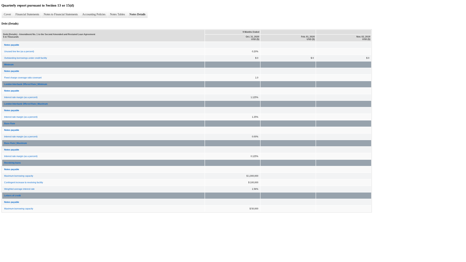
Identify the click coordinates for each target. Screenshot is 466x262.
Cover (7, 14)
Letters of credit (12, 195)
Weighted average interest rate (19, 189)
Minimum (9, 64)
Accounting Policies (93, 14)
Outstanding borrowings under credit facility (25, 58)
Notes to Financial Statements (61, 14)
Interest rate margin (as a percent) (20, 97)
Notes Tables (117, 14)
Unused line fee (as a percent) (19, 51)
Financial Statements (27, 14)
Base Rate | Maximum (15, 143)
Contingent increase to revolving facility (23, 182)
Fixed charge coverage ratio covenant (23, 78)
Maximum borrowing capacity (18, 176)
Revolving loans (12, 163)
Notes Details (137, 14)
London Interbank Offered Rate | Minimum (25, 84)
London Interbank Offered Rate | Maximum (26, 104)
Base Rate (9, 123)
